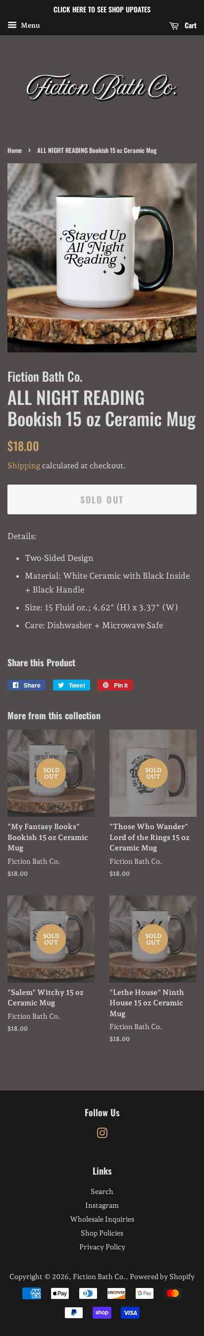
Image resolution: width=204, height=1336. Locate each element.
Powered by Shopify (162, 1276)
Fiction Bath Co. (99, 1276)
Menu (29, 25)
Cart (190, 25)
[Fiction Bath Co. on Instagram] (102, 1135)
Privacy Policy (102, 1246)
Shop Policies (102, 1233)
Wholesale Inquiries (102, 1219)
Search (102, 1191)
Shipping (23, 465)
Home (14, 150)
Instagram (102, 1205)
